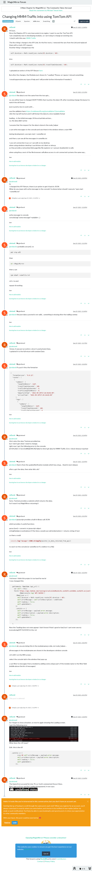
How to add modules (15, 161)
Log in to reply (84, 21)
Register (7, 822)
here (41, 71)
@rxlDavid (21, 92)
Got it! (46, 854)
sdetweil (12, 92)
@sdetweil (21, 178)
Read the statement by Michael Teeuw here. (46, 10)
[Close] (88, 801)
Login (15, 822)
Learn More (28, 849)
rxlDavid (12, 27)
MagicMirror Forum (17, 2)
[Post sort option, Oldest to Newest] (75, 21)
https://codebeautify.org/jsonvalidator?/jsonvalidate (45, 111)
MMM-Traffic (31, 38)
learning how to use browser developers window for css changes (27, 165)
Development (9, 21)
